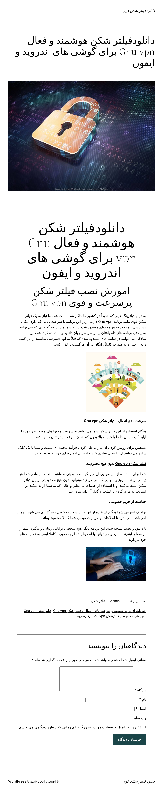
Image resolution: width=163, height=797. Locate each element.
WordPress (17, 781)
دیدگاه (140, 690)
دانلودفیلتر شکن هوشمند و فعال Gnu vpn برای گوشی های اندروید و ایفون (81, 250)
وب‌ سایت (138, 718)
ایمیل (141, 708)
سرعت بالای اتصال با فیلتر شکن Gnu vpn (81, 611)
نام (142, 699)
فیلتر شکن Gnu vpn (130, 463)
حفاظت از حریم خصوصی (129, 611)
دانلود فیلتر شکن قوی (139, 11)
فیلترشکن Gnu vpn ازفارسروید (98, 616)
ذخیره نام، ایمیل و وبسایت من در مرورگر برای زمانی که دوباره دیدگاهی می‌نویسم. (79, 727)
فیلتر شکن (98, 601)
